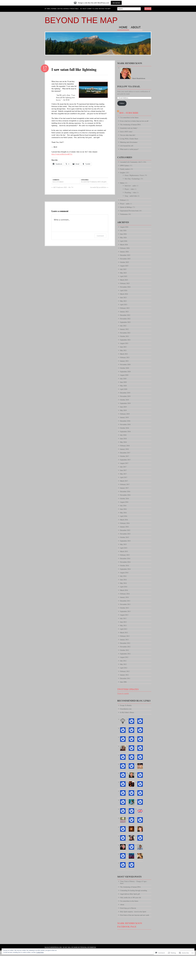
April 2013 (123, 629)
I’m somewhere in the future (129, 117)
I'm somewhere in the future (129, 901)
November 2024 (125, 287)
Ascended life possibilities (99, 187)
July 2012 (123, 661)
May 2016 (123, 513)
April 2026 (123, 241)
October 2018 (124, 428)
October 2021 (124, 336)
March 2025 (124, 280)
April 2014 (123, 587)
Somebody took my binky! (128, 128)
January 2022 (124, 329)
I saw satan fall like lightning (73, 69)
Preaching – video (130, 192)
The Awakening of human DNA (130, 124)
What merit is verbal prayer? (129, 149)
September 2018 (125, 431)
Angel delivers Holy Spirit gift (130, 894)
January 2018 (124, 449)
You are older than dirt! (127, 135)
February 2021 (125, 357)
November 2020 (125, 364)
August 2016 (124, 502)
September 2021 (125, 340)
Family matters (125, 169)
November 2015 (125, 534)
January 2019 (124, 417)
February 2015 (125, 555)
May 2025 (123, 273)
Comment (100, 236)
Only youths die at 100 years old (130, 897)
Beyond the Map (81, 20)
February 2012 (125, 671)
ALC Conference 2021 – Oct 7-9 (62, 187)
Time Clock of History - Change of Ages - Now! (133, 882)
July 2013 (123, 618)
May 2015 (123, 544)
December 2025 (125, 255)
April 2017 (123, 477)
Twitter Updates (128, 689)
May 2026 (123, 237)
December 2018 (125, 421)
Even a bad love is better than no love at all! (134, 121)
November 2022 (125, 319)
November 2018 (125, 424)
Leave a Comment (58, 182)
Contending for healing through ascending (133, 890)
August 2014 (124, 572)
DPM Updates (124, 165)
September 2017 (125, 460)
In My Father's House (127, 712)
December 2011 (125, 678)
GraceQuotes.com (125, 709)
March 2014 (124, 590)
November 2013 (125, 604)
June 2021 (123, 347)
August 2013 (124, 615)
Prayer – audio (125, 204)
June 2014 (123, 580)
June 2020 (123, 382)
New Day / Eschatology (132, 179)
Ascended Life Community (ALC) (91, 182)
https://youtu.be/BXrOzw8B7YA (61, 154)
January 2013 (124, 639)
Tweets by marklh (123, 693)
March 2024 (124, 294)
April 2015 (123, 548)
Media (122, 183)
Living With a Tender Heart (129, 139)
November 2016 (125, 495)
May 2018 (123, 442)
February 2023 (125, 308)
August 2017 (124, 463)
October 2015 (124, 537)
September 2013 (125, 611)
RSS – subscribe (128, 112)
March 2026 (124, 244)
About (136, 27)
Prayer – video (129, 189)
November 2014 (125, 562)
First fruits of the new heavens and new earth (134, 915)
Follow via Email (128, 86)
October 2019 (124, 400)
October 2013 (124, 608)
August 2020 (124, 375)
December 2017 (125, 453)
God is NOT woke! (126, 131)
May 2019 (123, 410)
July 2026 (123, 230)
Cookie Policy (40, 952)
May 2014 (123, 583)
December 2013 (125, 601)
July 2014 (123, 576)
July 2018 (123, 435)
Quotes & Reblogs (126, 207)
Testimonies (124, 214)
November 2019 (125, 396)
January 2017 (124, 488)
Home (123, 27)
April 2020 (123, 389)
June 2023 (123, 297)
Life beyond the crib (126, 146)
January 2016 (124, 527)
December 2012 (125, 643)
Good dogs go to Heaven (128, 908)
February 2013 (125, 636)
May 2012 (123, 664)
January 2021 (124, 361)
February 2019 (125, 414)
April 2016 (123, 516)
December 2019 (125, 393)
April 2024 (123, 290)
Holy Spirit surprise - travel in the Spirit (133, 911)
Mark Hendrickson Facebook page (129, 925)
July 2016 (123, 505)
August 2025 (124, 266)
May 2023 (123, 301)
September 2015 (125, 541)
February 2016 (125, 523)
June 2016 (123, 509)
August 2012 (124, 657)
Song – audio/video (131, 196)
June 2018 (123, 438)
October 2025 (124, 262)
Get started (116, 3)
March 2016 (124, 520)
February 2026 (125, 248)
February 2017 (125, 484)
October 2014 (124, 565)
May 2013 (123, 625)
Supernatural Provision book (129, 211)
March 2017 (124, 481)
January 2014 (124, 597)
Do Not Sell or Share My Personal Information (79, 947)
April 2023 (123, 304)
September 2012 (125, 654)
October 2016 (124, 498)
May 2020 (123, 386)
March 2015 (124, 551)
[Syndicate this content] (118, 112)
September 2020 (125, 371)
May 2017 (123, 474)
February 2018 (125, 445)
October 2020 (124, 368)
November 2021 (125, 333)
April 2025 (123, 276)
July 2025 (123, 269)
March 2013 (124, 632)
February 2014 (125, 594)
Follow (122, 103)
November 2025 (125, 259)
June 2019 (123, 407)
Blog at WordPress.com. (53, 947)
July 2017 (123, 467)
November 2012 (125, 647)
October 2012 (124, 650)
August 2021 (124, 343)
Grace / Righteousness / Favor (134, 175)
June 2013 (123, 622)
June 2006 (123, 682)
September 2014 (125, 569)
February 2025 (125, 283)
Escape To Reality (126, 705)
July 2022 (123, 326)
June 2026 (123, 234)
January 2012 (124, 675)
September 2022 (125, 322)
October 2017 (124, 456)
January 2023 (124, 311)
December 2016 (125, 491)
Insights (104, 182)
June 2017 (123, 470)
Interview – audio (130, 186)
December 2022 (125, 315)
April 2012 (123, 668)
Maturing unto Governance (128, 142)
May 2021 (123, 350)
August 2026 (124, 227)
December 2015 (125, 530)
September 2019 (125, 403)
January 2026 (124, 252)
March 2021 (124, 354)
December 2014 (125, 558)
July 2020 (123, 378)
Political (122, 200)
